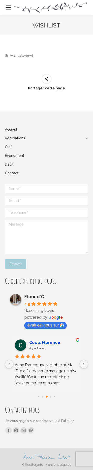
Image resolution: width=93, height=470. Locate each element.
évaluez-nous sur (43, 325)
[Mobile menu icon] (8, 7)
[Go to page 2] (47, 397)
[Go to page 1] (42, 397)
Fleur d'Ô (34, 296)
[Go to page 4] (54, 396)
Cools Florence (44, 342)
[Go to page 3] (50, 397)
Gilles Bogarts (32, 465)
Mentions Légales (58, 465)
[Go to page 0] (38, 396)
